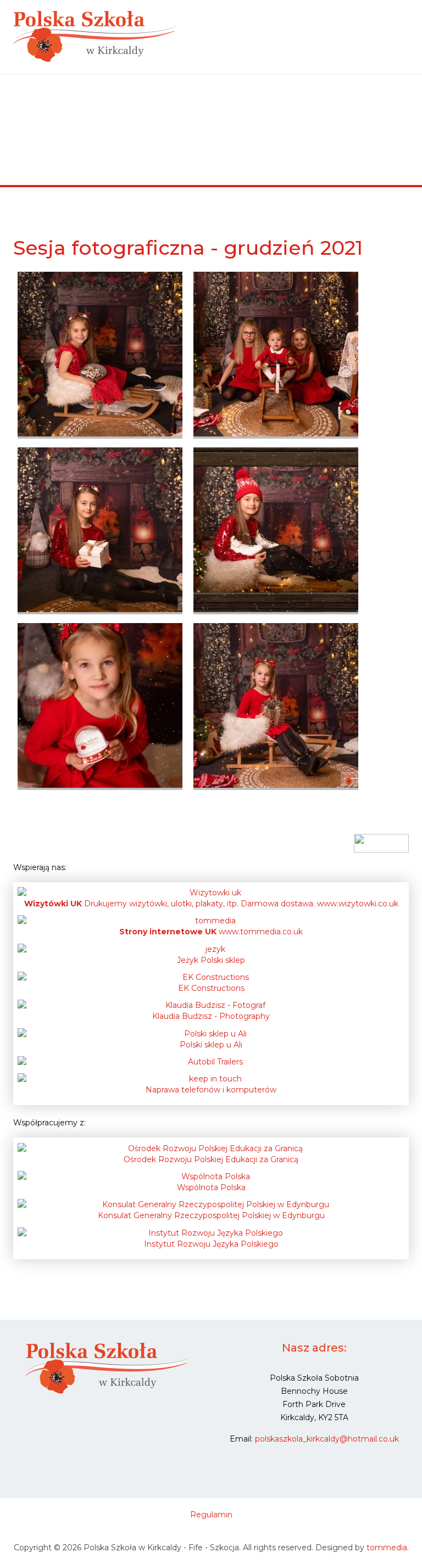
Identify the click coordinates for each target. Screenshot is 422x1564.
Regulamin (211, 1515)
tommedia (387, 1547)
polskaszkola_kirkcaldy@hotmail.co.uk (327, 1439)
